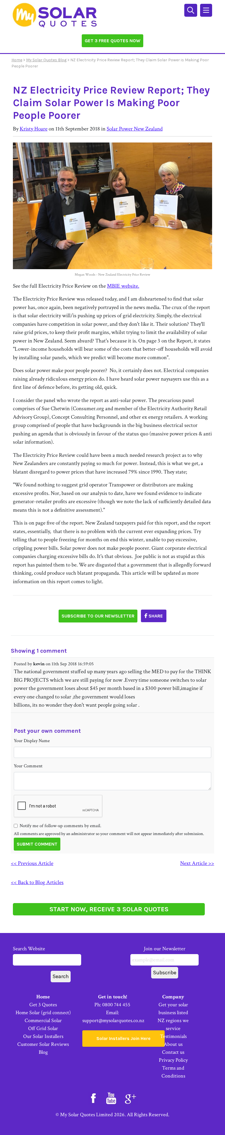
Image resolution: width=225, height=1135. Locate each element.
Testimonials (173, 1036)
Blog (43, 1052)
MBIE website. (123, 286)
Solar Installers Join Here (123, 1038)
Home (16, 59)
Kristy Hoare (33, 129)
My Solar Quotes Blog (46, 59)
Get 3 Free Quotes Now (112, 40)
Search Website (29, 948)
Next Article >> (197, 863)
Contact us (173, 1052)
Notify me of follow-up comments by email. (60, 826)
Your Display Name (32, 741)
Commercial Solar (43, 1020)
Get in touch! (112, 996)
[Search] (191, 9)
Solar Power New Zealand (135, 129)
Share (155, 616)
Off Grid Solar (43, 1028)
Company (173, 996)
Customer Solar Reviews (43, 1044)
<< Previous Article (32, 863)
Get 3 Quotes (43, 1004)
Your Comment (28, 766)
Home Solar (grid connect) (43, 1012)
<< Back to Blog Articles (37, 882)
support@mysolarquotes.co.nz (113, 1020)
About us (173, 1044)
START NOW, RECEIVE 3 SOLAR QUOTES (109, 909)
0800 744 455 (116, 1004)
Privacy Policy (173, 1060)
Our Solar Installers (43, 1036)
